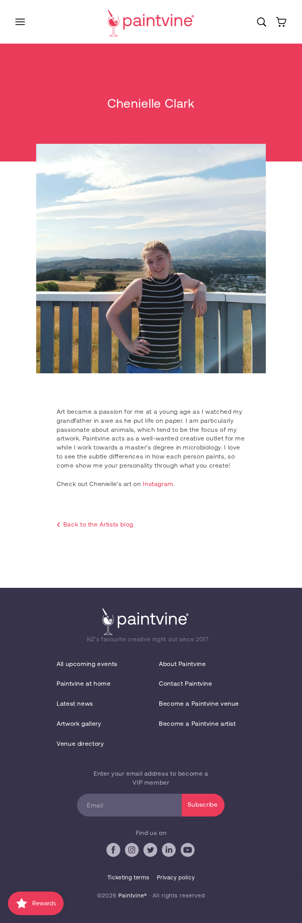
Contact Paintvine (185, 683)
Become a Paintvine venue (199, 703)
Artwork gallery (79, 723)
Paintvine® (132, 895)
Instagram (158, 483)
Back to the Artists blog (98, 524)
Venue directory (80, 743)
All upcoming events (87, 663)
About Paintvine (182, 663)
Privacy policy (176, 877)
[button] (20, 22)
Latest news (75, 703)
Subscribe (203, 804)
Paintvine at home (84, 683)
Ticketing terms (128, 877)
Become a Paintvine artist (197, 723)
